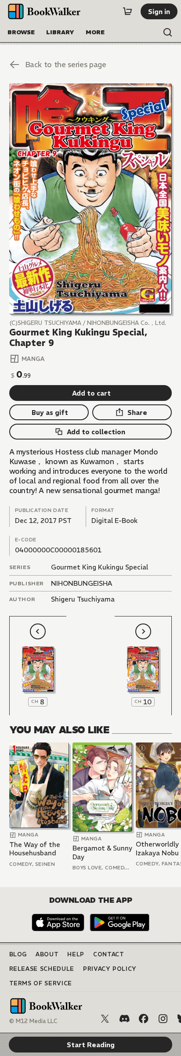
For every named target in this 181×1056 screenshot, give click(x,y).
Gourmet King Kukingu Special (99, 567)
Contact (108, 954)
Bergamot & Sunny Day (102, 852)
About (47, 954)
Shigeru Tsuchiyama (83, 599)
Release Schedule (41, 969)
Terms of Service (40, 983)
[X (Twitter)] (105, 1018)
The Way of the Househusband (34, 849)
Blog (18, 954)
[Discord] (124, 1018)
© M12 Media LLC (33, 1021)
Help (75, 954)
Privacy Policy (110, 969)
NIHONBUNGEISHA (81, 583)
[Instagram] (163, 1018)
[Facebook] (143, 1018)
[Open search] (167, 32)
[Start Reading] (90, 198)
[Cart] (127, 11)
